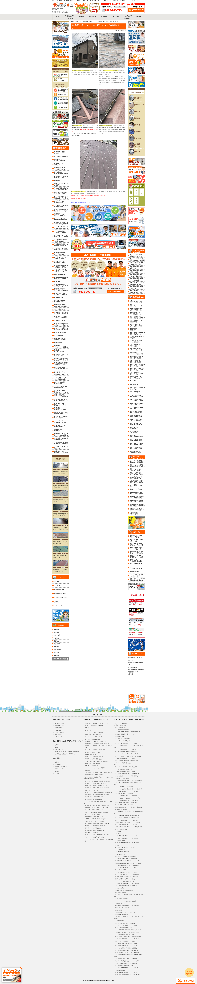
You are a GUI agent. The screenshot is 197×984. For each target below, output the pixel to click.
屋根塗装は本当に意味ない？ (59, 164)
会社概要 (138, 16)
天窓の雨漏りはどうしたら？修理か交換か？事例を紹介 (128, 807)
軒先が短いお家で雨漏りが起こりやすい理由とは (61, 324)
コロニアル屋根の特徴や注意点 (135, 345)
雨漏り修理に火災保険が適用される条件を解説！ (136, 444)
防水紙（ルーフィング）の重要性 (123, 907)
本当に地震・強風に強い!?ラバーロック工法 (126, 945)
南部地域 (56, 638)
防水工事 (137, 125)
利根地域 (56, 655)
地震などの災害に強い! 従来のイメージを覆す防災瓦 (128, 863)
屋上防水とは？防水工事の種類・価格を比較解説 (61, 223)
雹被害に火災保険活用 (120, 970)
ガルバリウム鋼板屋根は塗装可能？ (136, 267)
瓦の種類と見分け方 (59, 320)
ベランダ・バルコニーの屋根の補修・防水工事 (96, 761)
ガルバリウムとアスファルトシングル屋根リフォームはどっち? (61, 373)
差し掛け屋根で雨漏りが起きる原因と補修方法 (126, 950)
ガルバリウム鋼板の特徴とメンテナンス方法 (61, 391)
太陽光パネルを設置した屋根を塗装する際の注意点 (97, 834)
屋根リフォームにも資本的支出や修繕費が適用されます (98, 792)
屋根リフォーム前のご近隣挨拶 (92, 739)
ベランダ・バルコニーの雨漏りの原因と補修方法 (61, 227)
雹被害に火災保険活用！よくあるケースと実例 (136, 448)
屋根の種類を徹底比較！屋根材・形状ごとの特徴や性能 (128, 780)
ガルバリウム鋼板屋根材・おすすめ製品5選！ (126, 758)
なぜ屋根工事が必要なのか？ (136, 301)
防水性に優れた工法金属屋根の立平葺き (59, 262)
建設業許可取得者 (59, 589)
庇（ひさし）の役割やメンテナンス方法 (61, 417)
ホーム (58, 16)
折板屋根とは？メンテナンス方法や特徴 (136, 353)
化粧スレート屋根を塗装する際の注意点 (135, 361)
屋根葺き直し (139, 131)
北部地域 (56, 641)
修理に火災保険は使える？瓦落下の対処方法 (137, 404)
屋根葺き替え (139, 98)
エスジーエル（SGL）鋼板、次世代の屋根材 (126, 925)
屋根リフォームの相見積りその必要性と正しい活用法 (137, 465)
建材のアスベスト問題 (60, 332)
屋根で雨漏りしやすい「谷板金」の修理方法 (60, 317)
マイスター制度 (58, 736)
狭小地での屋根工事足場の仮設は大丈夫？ (136, 377)
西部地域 (56, 646)
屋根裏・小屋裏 (58, 297)
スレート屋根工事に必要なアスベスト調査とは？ (61, 443)
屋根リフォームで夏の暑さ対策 (92, 763)
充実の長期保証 (58, 734)
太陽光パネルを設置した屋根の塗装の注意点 (136, 357)
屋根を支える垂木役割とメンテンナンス (60, 404)
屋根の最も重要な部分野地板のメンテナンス (60, 339)
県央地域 (56, 632)
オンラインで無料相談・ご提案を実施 (94, 725)
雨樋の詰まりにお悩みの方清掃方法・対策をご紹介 (137, 552)
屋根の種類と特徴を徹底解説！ (59, 152)
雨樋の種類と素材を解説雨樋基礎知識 (61, 438)
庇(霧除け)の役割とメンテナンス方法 (59, 253)
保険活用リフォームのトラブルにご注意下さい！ (127, 932)
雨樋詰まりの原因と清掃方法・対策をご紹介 (96, 825)
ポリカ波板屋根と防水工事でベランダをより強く (137, 548)
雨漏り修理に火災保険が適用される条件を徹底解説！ (128, 974)
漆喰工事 (137, 111)
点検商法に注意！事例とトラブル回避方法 (95, 741)
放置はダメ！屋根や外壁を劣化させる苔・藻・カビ (127, 939)
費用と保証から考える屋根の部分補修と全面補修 (97, 794)
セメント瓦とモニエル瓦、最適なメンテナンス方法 (127, 798)
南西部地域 (57, 644)
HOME (72, 21)
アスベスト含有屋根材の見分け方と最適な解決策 (61, 328)
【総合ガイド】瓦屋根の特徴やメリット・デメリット (128, 778)
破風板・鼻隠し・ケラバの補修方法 (124, 804)
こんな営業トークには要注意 (136, 485)
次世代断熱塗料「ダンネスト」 (134, 432)
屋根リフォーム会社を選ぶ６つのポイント (137, 388)
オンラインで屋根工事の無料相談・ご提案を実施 (136, 461)
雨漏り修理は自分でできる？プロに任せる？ (61, 168)
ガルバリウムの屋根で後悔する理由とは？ (60, 382)
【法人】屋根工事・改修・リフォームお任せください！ (98, 772)
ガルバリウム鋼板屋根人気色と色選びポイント (136, 275)
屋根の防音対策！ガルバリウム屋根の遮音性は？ (137, 291)
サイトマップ (58, 606)
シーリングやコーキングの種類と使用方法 (61, 257)
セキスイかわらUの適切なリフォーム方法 (125, 740)
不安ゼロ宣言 (58, 730)
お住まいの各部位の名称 (61, 156)
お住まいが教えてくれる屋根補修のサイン (136, 321)
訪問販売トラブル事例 (136, 489)
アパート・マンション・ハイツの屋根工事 (95, 768)
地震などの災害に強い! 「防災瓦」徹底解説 (136, 420)
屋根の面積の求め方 (59, 274)
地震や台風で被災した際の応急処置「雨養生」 (61, 266)
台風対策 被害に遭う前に (91, 754)
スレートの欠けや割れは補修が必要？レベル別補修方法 (128, 789)
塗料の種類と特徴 (136, 595)
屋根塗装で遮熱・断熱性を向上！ (123, 851)
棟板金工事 (138, 138)
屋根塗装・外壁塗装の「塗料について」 (125, 734)
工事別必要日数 (134, 384)
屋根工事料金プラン (90, 730)
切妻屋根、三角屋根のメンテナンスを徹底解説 (61, 289)
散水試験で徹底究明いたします (92, 752)
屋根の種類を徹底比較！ (133, 329)
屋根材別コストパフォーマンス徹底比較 (61, 346)
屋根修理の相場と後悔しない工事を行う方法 (136, 309)
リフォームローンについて (91, 790)
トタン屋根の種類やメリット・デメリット (136, 349)
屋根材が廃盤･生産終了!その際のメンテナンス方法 (127, 822)
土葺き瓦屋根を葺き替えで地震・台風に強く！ (61, 240)
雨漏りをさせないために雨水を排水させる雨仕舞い (127, 952)
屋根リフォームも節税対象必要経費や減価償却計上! (137, 579)
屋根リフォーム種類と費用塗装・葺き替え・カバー (137, 333)
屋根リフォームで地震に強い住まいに (94, 756)
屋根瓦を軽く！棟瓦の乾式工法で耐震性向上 (136, 412)
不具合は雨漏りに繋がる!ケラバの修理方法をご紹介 (128, 817)
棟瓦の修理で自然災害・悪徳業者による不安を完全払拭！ (129, 827)
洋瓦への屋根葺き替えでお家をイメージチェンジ (61, 368)
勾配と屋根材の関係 (59, 309)
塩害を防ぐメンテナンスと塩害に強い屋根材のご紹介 (128, 936)
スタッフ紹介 (58, 585)
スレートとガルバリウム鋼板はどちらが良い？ (136, 255)
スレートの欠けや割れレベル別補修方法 (136, 341)
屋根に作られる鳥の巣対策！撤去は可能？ (95, 830)
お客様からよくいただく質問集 (123, 738)
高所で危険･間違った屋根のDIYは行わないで (126, 879)
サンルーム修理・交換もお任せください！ (136, 540)
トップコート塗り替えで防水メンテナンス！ (61, 447)
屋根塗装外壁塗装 (137, 145)
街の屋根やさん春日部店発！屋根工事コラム (65, 754)
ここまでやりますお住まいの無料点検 (127, 16)
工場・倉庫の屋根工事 (136, 563)
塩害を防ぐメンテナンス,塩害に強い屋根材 (61, 355)
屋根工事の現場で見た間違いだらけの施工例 (136, 424)
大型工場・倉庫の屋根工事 (91, 765)
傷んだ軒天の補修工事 (120, 892)
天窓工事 (137, 151)
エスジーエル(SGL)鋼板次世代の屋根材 (60, 387)
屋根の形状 (57, 281)
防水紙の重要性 (58, 335)
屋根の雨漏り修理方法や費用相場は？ (61, 408)
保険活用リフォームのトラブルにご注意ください (137, 509)
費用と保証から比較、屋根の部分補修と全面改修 (137, 317)
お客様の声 (92, 16)
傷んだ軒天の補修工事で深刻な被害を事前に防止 (61, 197)
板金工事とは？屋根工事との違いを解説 (61, 172)
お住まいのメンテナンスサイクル (123, 898)
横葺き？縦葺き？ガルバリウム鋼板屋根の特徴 (137, 283)
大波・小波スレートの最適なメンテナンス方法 (61, 249)
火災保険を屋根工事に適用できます (93, 759)
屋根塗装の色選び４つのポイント (135, 428)
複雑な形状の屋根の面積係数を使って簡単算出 (61, 278)
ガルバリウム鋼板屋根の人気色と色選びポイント (127, 773)
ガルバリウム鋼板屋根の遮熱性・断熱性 (136, 271)
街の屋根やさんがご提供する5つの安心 (69, 16)
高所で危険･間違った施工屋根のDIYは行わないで (61, 400)
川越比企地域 (57, 649)
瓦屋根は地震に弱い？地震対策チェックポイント (137, 416)
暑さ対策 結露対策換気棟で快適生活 (59, 301)
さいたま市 (57, 635)
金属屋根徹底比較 (119, 920)
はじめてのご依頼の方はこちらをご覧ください (96, 723)
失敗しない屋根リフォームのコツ (136, 305)
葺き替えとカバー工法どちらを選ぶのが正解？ (136, 325)
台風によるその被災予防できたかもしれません (137, 396)
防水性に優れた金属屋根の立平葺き (124, 927)
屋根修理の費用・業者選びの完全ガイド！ (61, 160)
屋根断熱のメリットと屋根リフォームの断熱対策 (61, 434)
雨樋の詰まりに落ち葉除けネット (93, 828)
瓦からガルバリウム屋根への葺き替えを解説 (136, 263)
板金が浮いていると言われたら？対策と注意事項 (137, 497)
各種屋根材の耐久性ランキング (123, 914)
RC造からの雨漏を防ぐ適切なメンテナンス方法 (127, 876)
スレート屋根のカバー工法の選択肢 (137, 337)
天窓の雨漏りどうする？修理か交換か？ (61, 426)
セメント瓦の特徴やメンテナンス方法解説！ (61, 232)
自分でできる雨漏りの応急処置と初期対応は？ (136, 440)
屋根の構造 (57, 180)
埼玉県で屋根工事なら (60, 593)
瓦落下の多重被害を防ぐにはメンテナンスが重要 (136, 400)
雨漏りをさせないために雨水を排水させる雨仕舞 (61, 312)
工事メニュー (115, 16)
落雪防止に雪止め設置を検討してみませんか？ (96, 816)
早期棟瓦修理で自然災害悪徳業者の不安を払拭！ (61, 244)
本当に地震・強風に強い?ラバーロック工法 (61, 270)
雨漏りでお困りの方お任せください (93, 734)
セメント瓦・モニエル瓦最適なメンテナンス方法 (61, 236)
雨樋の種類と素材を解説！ (91, 832)
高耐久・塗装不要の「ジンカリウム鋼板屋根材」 (127, 874)
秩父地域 (56, 652)
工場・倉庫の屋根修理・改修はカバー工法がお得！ (137, 544)
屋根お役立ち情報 (135, 392)
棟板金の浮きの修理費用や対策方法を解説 (61, 177)
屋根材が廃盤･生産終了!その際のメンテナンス (61, 363)
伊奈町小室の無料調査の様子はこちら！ (81, 202)
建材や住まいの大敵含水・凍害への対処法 (60, 305)
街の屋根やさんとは (59, 723)
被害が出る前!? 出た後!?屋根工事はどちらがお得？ (137, 481)
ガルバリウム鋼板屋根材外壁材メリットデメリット (137, 287)
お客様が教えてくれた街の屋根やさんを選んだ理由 (67, 751)
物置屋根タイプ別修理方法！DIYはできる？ (136, 536)
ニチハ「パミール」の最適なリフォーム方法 (126, 743)
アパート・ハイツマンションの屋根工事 (136, 568)
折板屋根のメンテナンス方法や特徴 (124, 793)
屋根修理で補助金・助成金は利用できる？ (136, 452)
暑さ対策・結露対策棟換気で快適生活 (124, 847)
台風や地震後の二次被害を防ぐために (136, 408)
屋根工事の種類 (136, 92)
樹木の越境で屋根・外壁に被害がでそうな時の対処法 (137, 505)
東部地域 (56, 629)
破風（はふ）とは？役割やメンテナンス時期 (61, 451)
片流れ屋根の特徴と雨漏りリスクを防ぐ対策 (61, 285)
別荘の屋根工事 (134, 571)
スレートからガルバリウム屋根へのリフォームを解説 (137, 259)
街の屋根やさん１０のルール (62, 727)
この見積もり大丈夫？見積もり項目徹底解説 (136, 477)
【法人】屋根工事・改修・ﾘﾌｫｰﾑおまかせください (137, 575)
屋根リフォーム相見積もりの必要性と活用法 (96, 785)
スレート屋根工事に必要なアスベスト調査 (125, 867)
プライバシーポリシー (60, 597)
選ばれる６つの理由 (59, 725)
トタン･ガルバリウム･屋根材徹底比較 (60, 378)
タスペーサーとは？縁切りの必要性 (59, 201)
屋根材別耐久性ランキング (59, 350)
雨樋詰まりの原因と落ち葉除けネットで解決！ (137, 556)
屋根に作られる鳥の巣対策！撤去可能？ (136, 560)
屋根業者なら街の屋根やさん (62, 766)
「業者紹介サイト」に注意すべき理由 (136, 513)
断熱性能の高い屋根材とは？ (58, 430)
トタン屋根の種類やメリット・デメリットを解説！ (127, 791)
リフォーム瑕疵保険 (59, 732)
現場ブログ (78, 21)
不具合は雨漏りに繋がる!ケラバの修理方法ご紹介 (61, 188)
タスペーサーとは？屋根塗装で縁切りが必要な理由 (127, 815)
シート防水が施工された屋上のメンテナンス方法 (61, 210)
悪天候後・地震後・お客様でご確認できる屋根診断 (127, 731)
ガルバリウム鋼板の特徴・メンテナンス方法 (126, 872)
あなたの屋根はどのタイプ (121, 727)
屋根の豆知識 (58, 342)
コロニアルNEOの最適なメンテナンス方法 (136, 373)
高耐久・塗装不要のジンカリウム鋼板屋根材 (61, 395)
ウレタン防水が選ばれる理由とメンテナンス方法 (61, 206)
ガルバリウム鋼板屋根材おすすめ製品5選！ (136, 279)
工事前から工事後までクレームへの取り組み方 (136, 473)
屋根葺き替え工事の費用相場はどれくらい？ (136, 313)
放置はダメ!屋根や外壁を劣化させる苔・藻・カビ (61, 359)
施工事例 (81, 16)
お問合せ (56, 601)
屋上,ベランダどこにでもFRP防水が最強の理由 (61, 219)
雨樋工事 (137, 118)
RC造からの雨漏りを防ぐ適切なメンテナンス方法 (61, 413)
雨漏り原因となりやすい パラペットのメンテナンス (97, 807)
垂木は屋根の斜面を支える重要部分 (93, 799)
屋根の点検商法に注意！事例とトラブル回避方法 (136, 493)
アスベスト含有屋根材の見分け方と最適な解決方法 (127, 865)
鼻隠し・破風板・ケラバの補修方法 (61, 184)
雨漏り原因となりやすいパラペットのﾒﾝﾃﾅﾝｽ (61, 214)
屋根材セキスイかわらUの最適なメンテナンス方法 (137, 369)
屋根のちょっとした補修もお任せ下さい (94, 736)
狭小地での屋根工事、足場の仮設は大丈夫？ (126, 751)
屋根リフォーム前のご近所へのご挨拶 (135, 469)
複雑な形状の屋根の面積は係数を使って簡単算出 (127, 842)
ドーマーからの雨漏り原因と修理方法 (60, 421)
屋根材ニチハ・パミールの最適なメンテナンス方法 (137, 365)
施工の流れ (104, 16)
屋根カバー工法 (139, 105)
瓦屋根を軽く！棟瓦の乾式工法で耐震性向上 (126, 858)
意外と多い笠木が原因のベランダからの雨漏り (61, 193)
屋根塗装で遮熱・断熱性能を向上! (136, 436)
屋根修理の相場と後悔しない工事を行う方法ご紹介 (97, 781)
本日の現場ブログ (59, 749)
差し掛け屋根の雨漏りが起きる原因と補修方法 (61, 294)
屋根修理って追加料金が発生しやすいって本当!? (136, 501)
